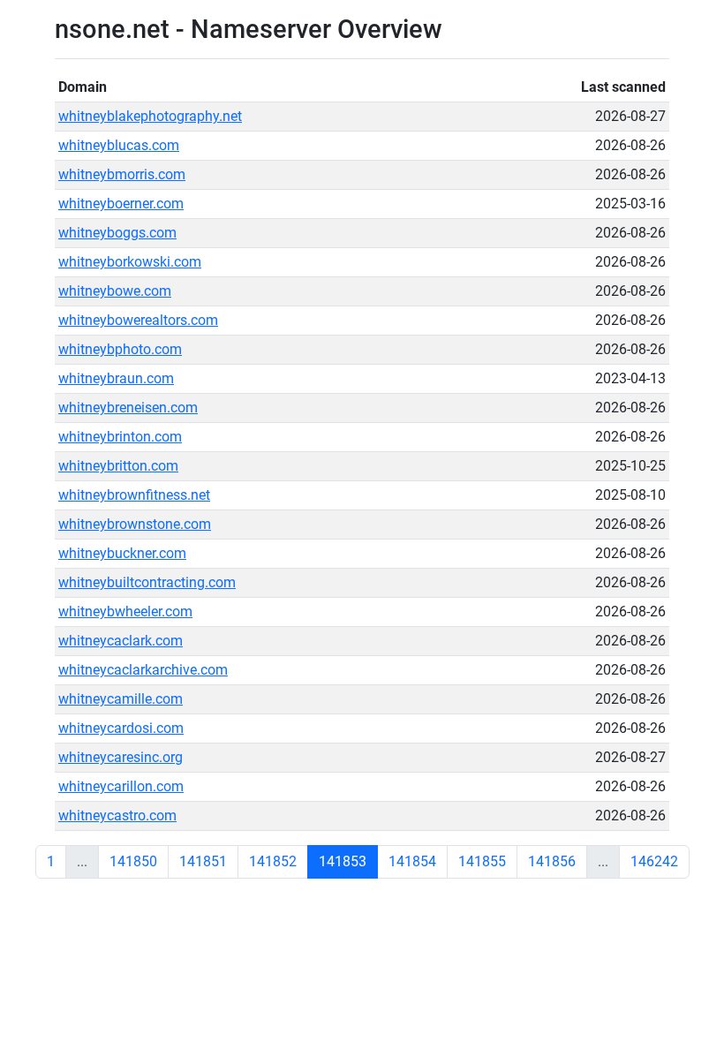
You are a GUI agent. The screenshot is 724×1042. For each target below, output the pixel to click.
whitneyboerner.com (121, 203)
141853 (342, 861)
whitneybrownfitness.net (134, 495)
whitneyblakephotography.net (150, 116)
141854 (412, 861)
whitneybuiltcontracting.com (147, 582)
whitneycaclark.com (120, 640)
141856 (552, 861)
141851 (203, 861)
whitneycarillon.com (121, 786)
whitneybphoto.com (120, 349)
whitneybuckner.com (122, 553)
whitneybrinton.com (120, 436)
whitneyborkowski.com (129, 261)
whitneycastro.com (117, 815)
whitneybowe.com (114, 291)
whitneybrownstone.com (134, 524)
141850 (133, 861)
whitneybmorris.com (121, 174)
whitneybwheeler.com (125, 611)
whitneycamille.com (120, 699)
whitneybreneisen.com (128, 407)
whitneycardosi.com (121, 728)
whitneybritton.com (118, 465)
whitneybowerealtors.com (138, 320)
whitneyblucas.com (118, 145)
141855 (482, 861)
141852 (273, 861)
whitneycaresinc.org (120, 757)
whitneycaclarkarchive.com (143, 669)
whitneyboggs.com (117, 232)
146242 (654, 861)
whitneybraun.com (116, 378)
